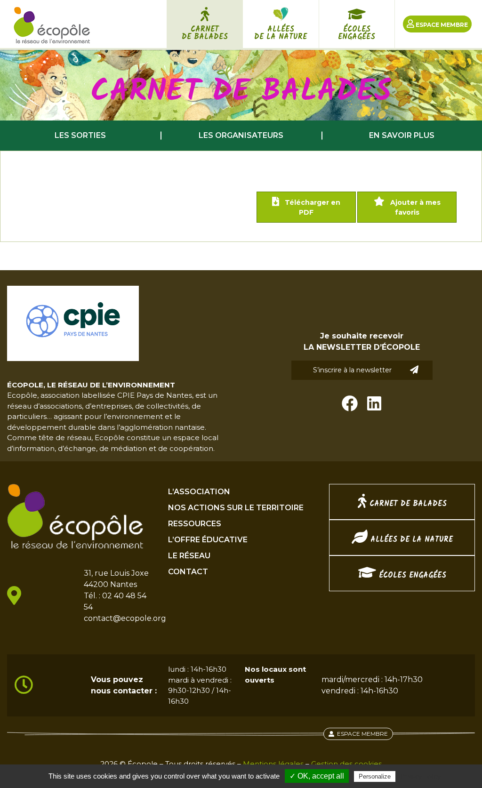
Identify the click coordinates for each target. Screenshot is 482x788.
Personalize (375, 776)
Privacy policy (420, 776)
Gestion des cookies (346, 763)
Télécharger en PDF (311, 207)
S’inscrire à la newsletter (352, 370)
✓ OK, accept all (316, 776)
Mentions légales (273, 763)
